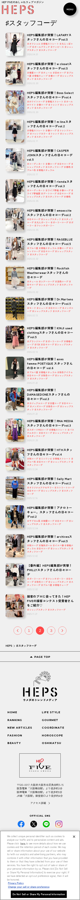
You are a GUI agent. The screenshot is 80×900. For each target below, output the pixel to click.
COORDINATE (53, 727)
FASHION (14, 735)
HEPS (9, 645)
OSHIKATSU (51, 743)
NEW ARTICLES (19, 727)
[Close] (74, 837)
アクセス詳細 (38, 803)
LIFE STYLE (51, 712)
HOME (12, 712)
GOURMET (50, 720)
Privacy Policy (16, 883)
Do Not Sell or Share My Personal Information (39, 894)
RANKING (14, 720)
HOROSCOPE (52, 735)
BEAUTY (14, 743)
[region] (40, 865)
